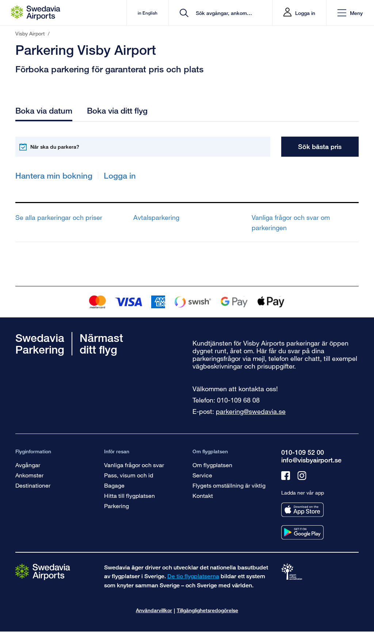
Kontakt (202, 495)
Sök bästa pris (319, 146)
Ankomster (29, 475)
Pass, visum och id (128, 475)
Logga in (305, 13)
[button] (350, 13)
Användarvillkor (154, 610)
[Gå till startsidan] (42, 571)
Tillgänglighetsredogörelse (207, 610)
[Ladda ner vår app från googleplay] (302, 532)
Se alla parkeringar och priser (58, 217)
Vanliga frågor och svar (134, 464)
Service (202, 475)
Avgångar (27, 464)
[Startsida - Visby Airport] (35, 12)
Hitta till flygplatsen (129, 495)
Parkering (116, 505)
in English (147, 13)
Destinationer (32, 485)
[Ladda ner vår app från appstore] (302, 509)
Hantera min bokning (53, 175)
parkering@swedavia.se (251, 411)
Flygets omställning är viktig (229, 485)
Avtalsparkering (156, 217)
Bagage (114, 485)
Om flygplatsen (212, 464)
